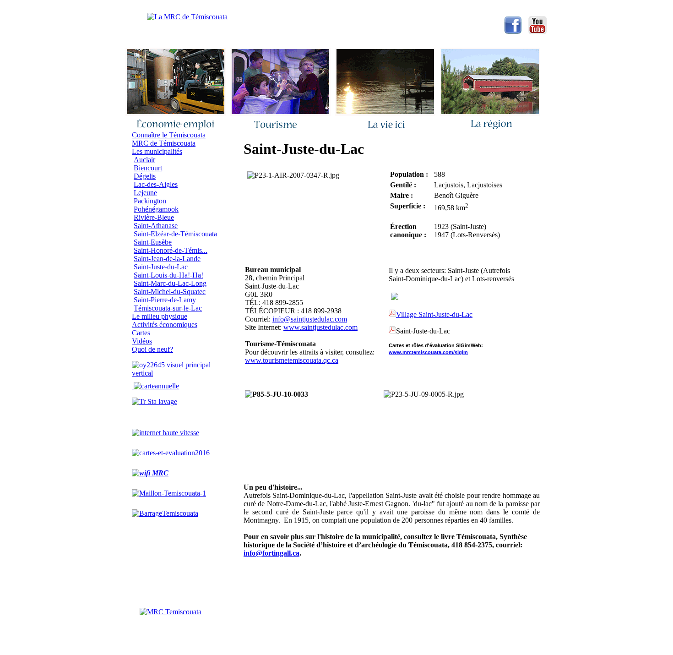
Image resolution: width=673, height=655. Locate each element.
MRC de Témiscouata (163, 143)
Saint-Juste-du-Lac (161, 267)
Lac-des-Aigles (156, 184)
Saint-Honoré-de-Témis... (170, 250)
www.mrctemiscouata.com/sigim (428, 352)
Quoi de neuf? (152, 349)
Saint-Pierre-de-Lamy (165, 300)
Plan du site (405, 7)
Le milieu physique (159, 316)
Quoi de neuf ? (300, 7)
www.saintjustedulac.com (320, 327)
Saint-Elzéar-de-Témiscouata (175, 234)
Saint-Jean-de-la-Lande (167, 258)
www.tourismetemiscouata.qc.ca (291, 360)
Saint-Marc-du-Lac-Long (170, 283)
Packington (150, 201)
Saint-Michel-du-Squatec (170, 291)
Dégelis (145, 176)
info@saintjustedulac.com (309, 319)
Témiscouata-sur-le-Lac (168, 308)
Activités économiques (164, 324)
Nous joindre (245, 7)
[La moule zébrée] (177, 373)
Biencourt (148, 168)
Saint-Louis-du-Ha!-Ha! (168, 275)
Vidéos (142, 341)
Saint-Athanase (156, 225)
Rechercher (354, 7)
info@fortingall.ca (271, 553)
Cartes (141, 333)
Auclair (144, 160)
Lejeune (145, 192)
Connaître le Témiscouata (169, 135)
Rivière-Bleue (154, 217)
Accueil (200, 7)
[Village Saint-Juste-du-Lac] (392, 331)
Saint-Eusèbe (153, 242)
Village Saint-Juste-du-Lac (434, 314)
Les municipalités (157, 151)
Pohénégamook (156, 209)
